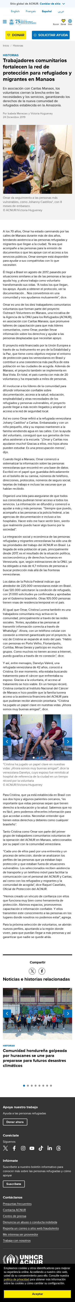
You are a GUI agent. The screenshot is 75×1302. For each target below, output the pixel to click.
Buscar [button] (56, 24)
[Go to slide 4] (36, 1087)
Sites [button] (70, 24)
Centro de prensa (14, 1216)
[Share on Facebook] (41, 971)
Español (47, 11)
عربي (61, 11)
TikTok (40, 1148)
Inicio (6, 45)
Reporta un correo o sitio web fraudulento (31, 1228)
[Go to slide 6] (44, 1087)
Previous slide (7, 742)
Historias (18, 45)
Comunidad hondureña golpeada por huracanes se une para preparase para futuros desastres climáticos (35, 1058)
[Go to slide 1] (25, 1087)
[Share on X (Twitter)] (32, 971)
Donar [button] (63, 24)
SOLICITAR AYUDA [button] (53, 35)
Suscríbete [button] (13, 1184)
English (15, 11)
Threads (58, 1148)
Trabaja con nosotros (17, 1240)
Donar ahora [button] (15, 1122)
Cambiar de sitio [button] (50, 4)
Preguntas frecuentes (17, 1204)
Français (31, 11)
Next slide (68, 742)
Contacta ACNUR (14, 1210)
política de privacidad (16, 1279)
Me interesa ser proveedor (20, 1234)
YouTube (31, 1148)
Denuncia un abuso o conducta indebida (30, 1222)
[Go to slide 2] (29, 1087)
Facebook (14, 1148)
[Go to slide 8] (52, 1087)
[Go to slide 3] (33, 1087)
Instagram (23, 1148)
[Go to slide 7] (48, 1087)
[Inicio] (22, 22)
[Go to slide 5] (40, 1087)
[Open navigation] (5, 22)
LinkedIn (49, 1148)
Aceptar (37, 1293)
